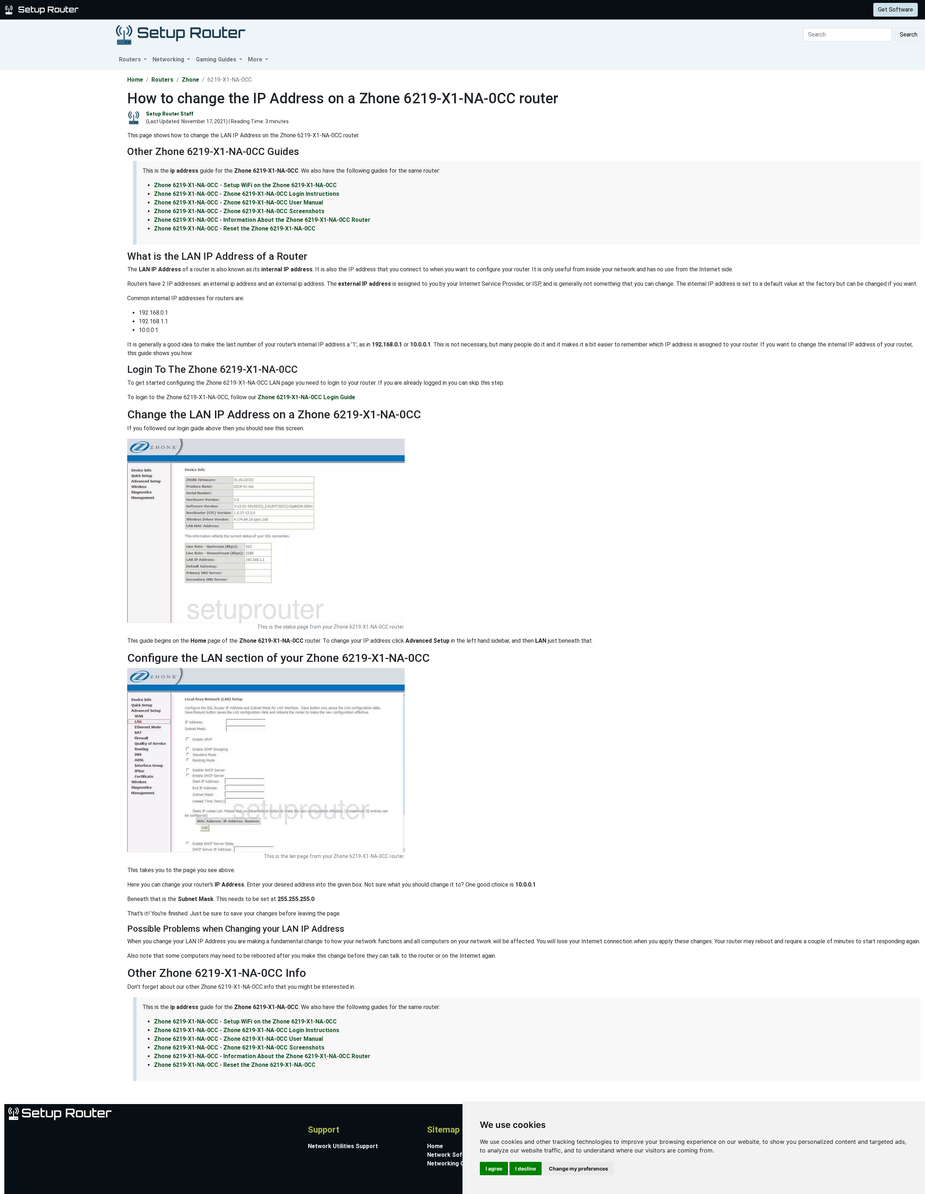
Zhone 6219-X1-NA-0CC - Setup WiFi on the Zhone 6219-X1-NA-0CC (245, 185)
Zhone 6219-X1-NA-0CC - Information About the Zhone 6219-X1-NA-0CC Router (262, 219)
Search (908, 34)
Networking (146, 9)
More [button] (256, 59)
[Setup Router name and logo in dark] (180, 34)
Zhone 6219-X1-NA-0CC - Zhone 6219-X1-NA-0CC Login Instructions (246, 193)
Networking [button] (169, 59)
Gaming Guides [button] (217, 59)
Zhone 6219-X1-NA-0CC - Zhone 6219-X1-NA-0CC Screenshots (239, 211)
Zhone (190, 79)
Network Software (452, 1154)
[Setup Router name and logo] (43, 9)
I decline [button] (525, 1168)
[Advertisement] (63, 178)
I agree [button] (494, 1168)
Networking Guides (453, 1163)
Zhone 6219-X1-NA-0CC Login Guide (306, 397)
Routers (113, 9)
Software (180, 9)
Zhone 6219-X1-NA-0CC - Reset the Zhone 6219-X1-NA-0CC (234, 228)
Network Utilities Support (343, 1146)
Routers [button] (130, 59)
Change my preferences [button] (578, 1168)
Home (135, 79)
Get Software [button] (895, 9)
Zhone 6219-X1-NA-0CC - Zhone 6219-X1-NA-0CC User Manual (238, 202)
